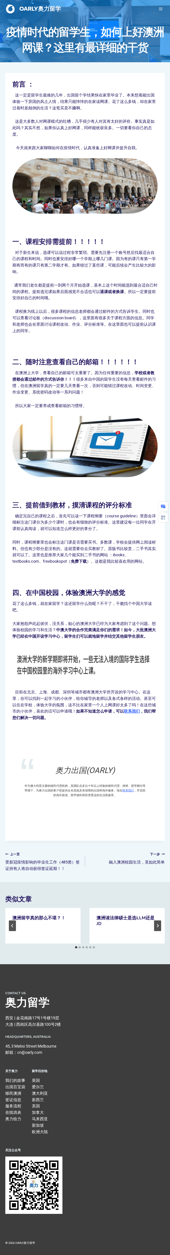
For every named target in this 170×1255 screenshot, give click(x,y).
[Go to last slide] (12, 925)
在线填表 (13, 1112)
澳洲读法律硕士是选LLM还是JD (126, 921)
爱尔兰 (38, 1086)
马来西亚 (40, 1118)
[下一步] (157, 925)
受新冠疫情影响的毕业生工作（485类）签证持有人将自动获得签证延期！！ (42, 861)
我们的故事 (15, 1080)
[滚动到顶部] (159, 1247)
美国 (36, 1106)
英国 (36, 1080)
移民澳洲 (13, 1093)
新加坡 (38, 1125)
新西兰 (38, 1099)
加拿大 (38, 1112)
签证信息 (13, 1099)
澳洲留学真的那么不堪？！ (39, 918)
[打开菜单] (160, 8)
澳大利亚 (40, 1093)
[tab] (76, 947)
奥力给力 (13, 1118)
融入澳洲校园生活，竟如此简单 (137, 858)
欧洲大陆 (40, 1131)
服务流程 (13, 1106)
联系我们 (132, 711)
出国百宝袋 (15, 1086)
